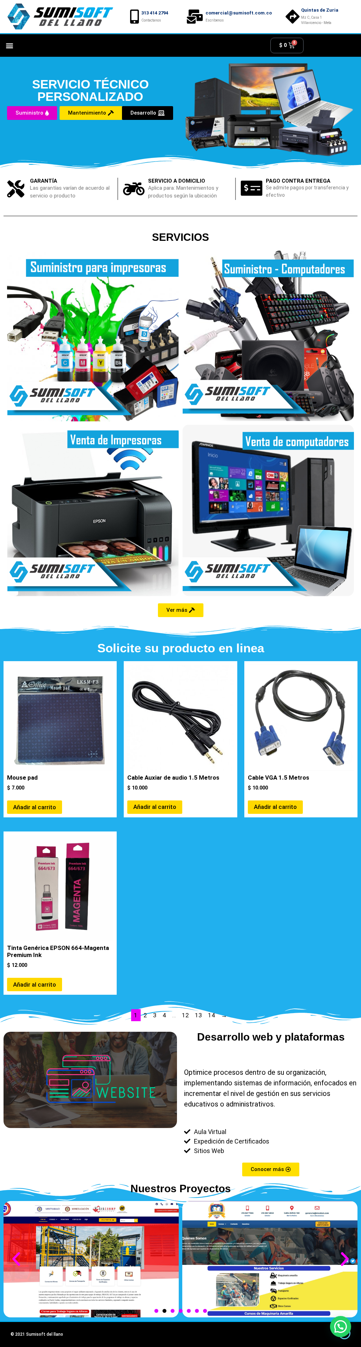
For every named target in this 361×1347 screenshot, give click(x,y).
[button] (9, 45)
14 (211, 1015)
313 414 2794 (154, 13)
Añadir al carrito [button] (34, 807)
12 (185, 1015)
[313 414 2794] (134, 17)
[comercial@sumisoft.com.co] (195, 17)
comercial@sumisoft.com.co (239, 13)
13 (198, 1015)
